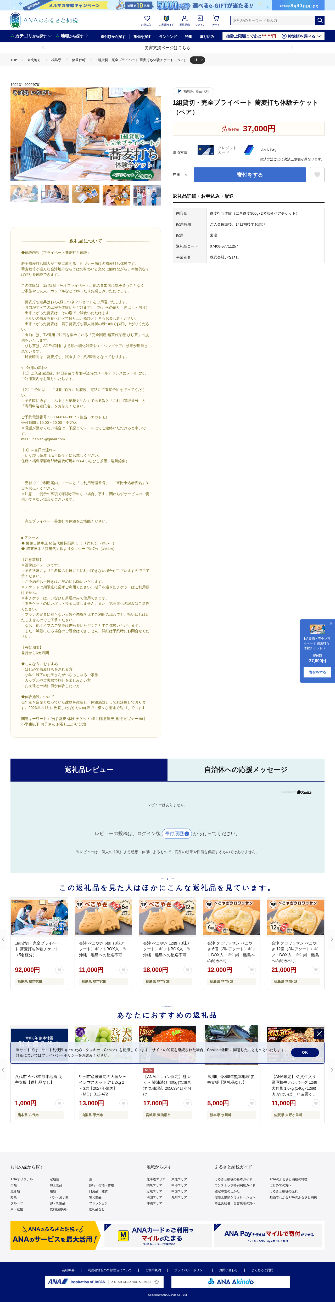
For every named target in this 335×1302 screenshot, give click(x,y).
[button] (43, 48)
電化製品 (95, 1197)
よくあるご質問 (262, 1270)
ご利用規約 (153, 1270)
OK (305, 1052)
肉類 (13, 1185)
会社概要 (68, 1270)
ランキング (168, 36)
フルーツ (16, 1203)
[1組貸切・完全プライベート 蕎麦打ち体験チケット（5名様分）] (39, 917)
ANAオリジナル (21, 1179)
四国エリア (154, 1197)
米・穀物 (16, 1209)
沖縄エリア (154, 1203)
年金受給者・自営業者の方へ (235, 1203)
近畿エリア (154, 1191)
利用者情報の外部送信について (110, 1270)
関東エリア (154, 1185)
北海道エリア (156, 1179)
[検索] (320, 20)
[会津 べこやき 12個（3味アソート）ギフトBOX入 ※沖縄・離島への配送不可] (167, 917)
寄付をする (250, 175)
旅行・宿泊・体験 (101, 1185)
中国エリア (179, 1191)
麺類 (53, 1191)
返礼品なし (97, 1209)
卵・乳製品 (57, 1203)
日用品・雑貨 (98, 1191)
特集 (188, 36)
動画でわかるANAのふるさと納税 (293, 1197)
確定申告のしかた (227, 1191)
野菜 (13, 1197)
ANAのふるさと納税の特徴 (289, 1179)
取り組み (207, 36)
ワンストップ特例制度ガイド (235, 1185)
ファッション (98, 1203)
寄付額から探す (113, 36)
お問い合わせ (228, 1270)
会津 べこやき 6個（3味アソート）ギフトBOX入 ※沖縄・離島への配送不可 (103, 949)
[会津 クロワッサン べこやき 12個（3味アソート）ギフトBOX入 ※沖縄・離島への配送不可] (295, 917)
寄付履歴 (174, 833)
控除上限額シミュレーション (235, 1197)
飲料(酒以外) (59, 1209)
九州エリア (179, 1197)
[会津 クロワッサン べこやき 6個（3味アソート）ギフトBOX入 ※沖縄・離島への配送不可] (231, 917)
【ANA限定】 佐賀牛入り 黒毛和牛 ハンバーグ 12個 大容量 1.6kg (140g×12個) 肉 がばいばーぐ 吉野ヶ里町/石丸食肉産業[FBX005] (294, 1088)
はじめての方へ (281, 1185)
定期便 (54, 1179)
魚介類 (15, 1191)
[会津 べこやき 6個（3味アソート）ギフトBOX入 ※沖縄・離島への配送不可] (103, 917)
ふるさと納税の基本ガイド (233, 1179)
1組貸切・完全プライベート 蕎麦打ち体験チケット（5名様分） (37, 949)
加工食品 (56, 1185)
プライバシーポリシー (190, 1270)
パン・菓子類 (59, 1197)
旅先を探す (142, 36)
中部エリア (179, 1185)
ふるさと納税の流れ (284, 1191)
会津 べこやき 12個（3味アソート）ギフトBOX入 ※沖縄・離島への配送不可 (167, 949)
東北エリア (179, 1179)
